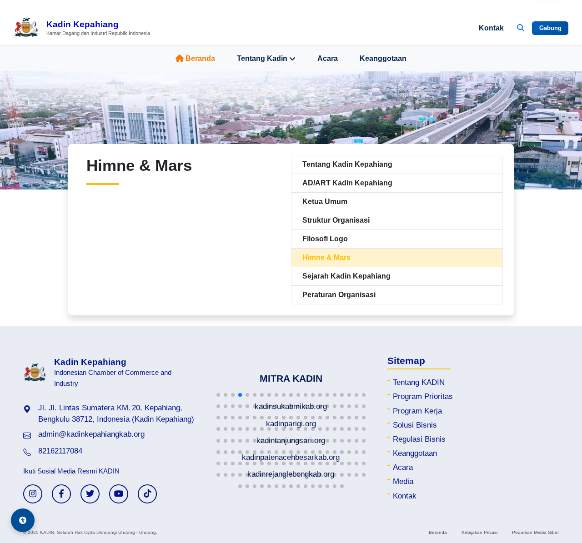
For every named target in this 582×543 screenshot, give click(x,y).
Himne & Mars (326, 257)
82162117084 (60, 451)
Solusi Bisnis (415, 425)
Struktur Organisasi (336, 220)
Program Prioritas (423, 396)
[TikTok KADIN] (147, 493)
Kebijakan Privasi (479, 532)
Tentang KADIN (419, 382)
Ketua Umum (324, 201)
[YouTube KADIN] (118, 493)
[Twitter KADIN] (90, 493)
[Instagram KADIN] (32, 493)
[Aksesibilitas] (23, 520)
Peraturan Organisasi (339, 295)
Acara (327, 58)
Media (403, 481)
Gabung (550, 28)
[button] (218, 395)
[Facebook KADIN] (61, 493)
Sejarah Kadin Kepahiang (346, 276)
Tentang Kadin (262, 58)
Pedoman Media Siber (535, 532)
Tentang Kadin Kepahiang (347, 164)
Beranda (200, 58)
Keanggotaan (383, 58)
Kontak (491, 28)
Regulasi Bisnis (419, 439)
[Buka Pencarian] (521, 28)
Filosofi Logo (325, 239)
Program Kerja (417, 411)
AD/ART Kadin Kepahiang (347, 183)
